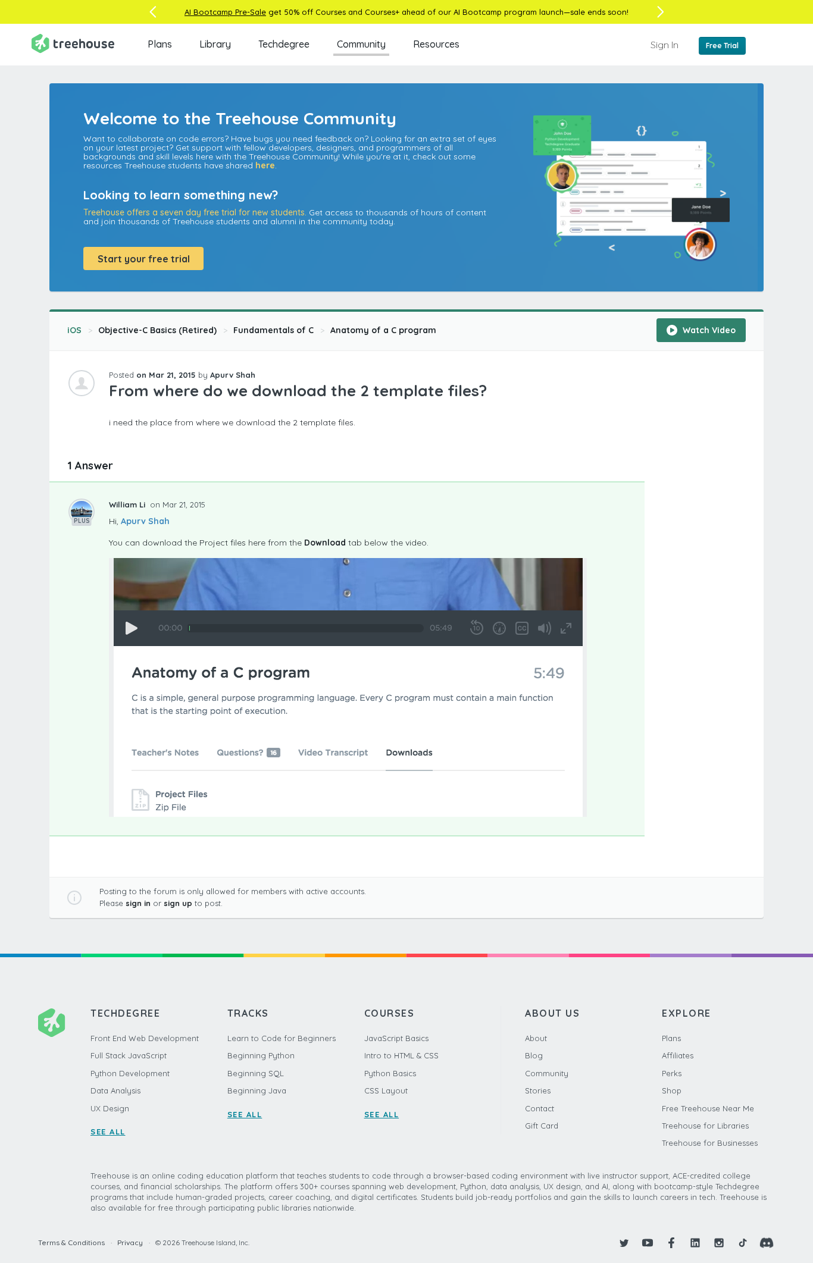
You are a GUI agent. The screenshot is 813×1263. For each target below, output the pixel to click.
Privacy (130, 1242)
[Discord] (766, 1242)
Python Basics (390, 1073)
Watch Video (708, 330)
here (265, 165)
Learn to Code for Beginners (281, 1038)
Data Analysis (115, 1090)
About (536, 1038)
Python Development (130, 1073)
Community (361, 44)
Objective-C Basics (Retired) (157, 330)
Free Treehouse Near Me (708, 1108)
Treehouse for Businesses (710, 1143)
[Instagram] (719, 1242)
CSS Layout (386, 1090)
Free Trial (722, 45)
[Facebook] (671, 1242)
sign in (138, 903)
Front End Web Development (144, 1038)
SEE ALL (108, 1131)
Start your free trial (144, 259)
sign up (178, 903)
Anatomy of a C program (383, 330)
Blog (534, 1055)
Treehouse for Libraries (705, 1125)
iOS (74, 330)
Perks (671, 1073)
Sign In (664, 45)
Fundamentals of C (273, 330)
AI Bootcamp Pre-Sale (225, 12)
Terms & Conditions (71, 1242)
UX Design (109, 1108)
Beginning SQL (255, 1073)
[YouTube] (647, 1242)
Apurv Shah (145, 521)
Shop (671, 1090)
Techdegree (283, 44)
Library (215, 44)
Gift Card (541, 1125)
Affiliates (677, 1055)
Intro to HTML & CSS (401, 1055)
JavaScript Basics (396, 1038)
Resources (436, 44)
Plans (160, 44)
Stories (538, 1090)
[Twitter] (623, 1242)
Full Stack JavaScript (128, 1055)
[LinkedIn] (695, 1242)
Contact (539, 1108)
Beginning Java (256, 1090)
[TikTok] (742, 1242)
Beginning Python (261, 1055)
